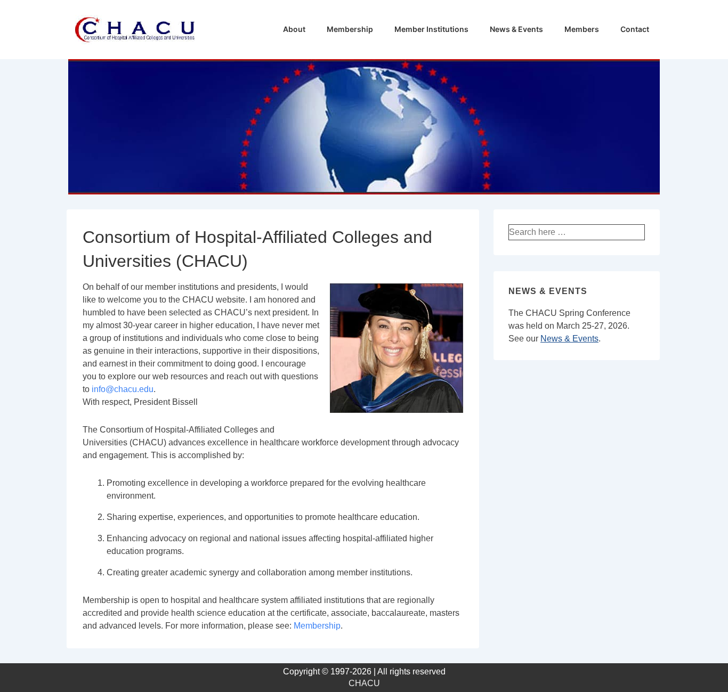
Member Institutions (431, 29)
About (294, 29)
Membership (350, 29)
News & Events (516, 29)
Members (581, 29)
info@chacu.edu (122, 389)
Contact (634, 29)
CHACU (364, 683)
